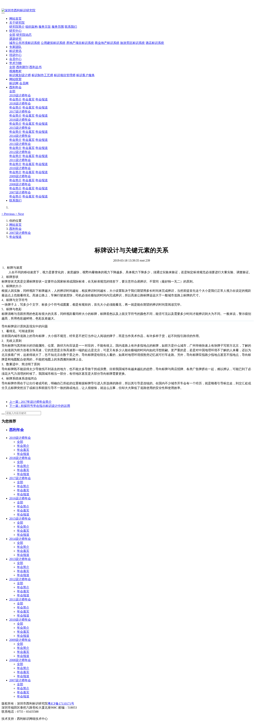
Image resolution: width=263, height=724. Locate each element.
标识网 (13, 83)
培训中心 (15, 55)
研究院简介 (17, 26)
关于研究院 (17, 22)
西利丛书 (35, 67)
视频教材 (15, 71)
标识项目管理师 (64, 75)
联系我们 (71, 26)
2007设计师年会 (20, 192)
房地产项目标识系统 (80, 42)
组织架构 (31, 26)
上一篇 (30, 401)
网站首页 (15, 18)
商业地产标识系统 (107, 42)
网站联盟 (15, 79)
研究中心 (15, 30)
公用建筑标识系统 (53, 42)
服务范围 (58, 26)
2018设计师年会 (20, 103)
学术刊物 (15, 63)
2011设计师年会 (20, 160)
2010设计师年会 (20, 168)
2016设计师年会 (20, 119)
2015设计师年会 (20, 127)
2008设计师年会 (20, 184)
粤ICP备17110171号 (61, 703)
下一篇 (39, 405)
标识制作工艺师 (42, 75)
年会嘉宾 (28, 99)
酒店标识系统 (155, 42)
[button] (8, 214)
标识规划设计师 (20, 75)
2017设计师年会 (20, 111)
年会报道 (41, 99)
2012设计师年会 (20, 152)
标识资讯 (15, 51)
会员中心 (15, 59)
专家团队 (15, 46)
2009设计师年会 (20, 176)
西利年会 (15, 87)
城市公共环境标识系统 (24, 42)
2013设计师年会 (20, 143)
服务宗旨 (45, 26)
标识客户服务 (85, 75)
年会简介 (15, 99)
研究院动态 (24, 34)
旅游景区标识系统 (132, 42)
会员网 (23, 83)
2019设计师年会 (20, 95)
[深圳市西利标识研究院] (131, 10)
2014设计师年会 (20, 135)
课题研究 (15, 38)
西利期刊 (22, 67)
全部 (12, 34)
